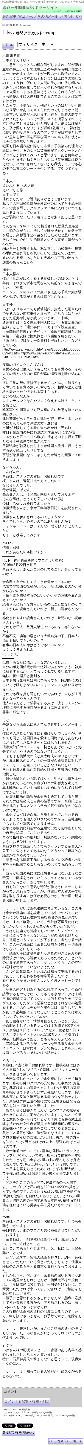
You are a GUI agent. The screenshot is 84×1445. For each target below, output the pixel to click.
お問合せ (67, 16)
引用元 (8, 44)
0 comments (25, 25)
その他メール (47, 16)
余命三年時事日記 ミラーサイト (30, 7)
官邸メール (27, 16)
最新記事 (9, 16)
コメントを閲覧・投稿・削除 (27, 1401)
